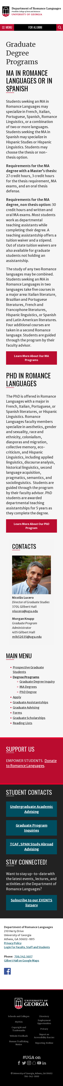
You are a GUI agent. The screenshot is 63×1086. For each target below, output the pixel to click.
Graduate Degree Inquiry (37, 682)
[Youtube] (39, 1063)
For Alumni (35, 27)
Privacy (44, 1029)
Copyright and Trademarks (19, 1029)
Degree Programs (26, 677)
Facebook (7, 971)
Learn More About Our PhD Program (31, 526)
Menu (9, 27)
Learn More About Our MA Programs (31, 358)
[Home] (31, 11)
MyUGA (19, 1022)
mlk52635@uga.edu (27, 637)
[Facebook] (19, 1063)
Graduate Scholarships (29, 718)
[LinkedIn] (44, 1063)
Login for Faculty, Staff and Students (27, 947)
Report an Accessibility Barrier (44, 1036)
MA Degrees (28, 687)
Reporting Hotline (44, 1043)
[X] (24, 1063)
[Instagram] (29, 1063)
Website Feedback (19, 1036)
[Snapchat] (34, 1063)
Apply (17, 697)
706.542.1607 (23, 956)
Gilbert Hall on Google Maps (21, 960)
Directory (44, 1016)
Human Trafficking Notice (19, 1043)
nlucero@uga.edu (25, 611)
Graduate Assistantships (30, 702)
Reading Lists (22, 723)
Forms (17, 713)
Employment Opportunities (44, 1022)
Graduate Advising (26, 707)
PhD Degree (28, 692)
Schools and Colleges (18, 1016)
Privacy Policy (13, 943)
